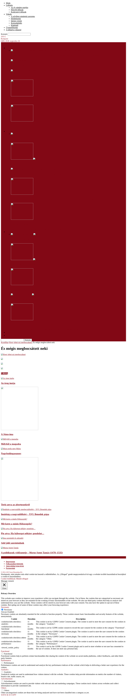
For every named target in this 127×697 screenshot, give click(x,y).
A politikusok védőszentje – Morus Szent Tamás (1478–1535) (32, 552)
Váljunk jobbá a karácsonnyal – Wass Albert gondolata (39, 163)
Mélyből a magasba (11, 444)
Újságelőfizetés (12, 27)
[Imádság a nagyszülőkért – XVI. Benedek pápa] (26, 509)
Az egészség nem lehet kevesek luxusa (31, 125)
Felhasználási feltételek (14, 564)
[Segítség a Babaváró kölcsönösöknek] (32, 71)
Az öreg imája (8, 383)
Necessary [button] (5, 607)
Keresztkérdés (16, 23)
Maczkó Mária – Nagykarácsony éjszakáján (32, 324)
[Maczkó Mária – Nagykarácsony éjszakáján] (22, 319)
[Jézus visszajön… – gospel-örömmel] (22, 284)
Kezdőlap (5, 342)
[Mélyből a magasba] (9, 439)
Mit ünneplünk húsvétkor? (24, 239)
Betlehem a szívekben (22, 138)
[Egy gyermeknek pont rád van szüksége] (18, 60)
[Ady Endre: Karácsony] (24, 294)
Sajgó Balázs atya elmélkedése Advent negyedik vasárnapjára (43, 174)
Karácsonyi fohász (20, 224)
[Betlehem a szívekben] (20, 134)
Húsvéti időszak (17, 10)
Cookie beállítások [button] (8, 579)
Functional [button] (5, 651)
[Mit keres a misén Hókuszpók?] (14, 519)
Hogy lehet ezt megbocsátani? (20, 342)
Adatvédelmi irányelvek (15, 566)
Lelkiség (9, 5)
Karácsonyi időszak (18, 12)
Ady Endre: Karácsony (22, 299)
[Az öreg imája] (7, 378)
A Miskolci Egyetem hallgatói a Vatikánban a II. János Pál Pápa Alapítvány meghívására (56, 55)
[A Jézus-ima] (19, 429)
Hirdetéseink (16, 19)
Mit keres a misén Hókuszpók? (16, 523)
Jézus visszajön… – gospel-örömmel (29, 289)
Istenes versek (16, 21)
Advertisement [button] (6, 679)
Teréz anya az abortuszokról (15, 504)
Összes (13, 229)
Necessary (8, 610)
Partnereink (10, 568)
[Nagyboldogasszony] (11, 449)
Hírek (8, 3)
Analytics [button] (4, 670)
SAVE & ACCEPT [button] (8, 695)
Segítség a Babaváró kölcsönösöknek (30, 75)
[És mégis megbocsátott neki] (13, 354)
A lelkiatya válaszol (13, 30)
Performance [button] (6, 660)
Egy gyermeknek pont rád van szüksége (31, 65)
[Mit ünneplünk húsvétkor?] (25, 234)
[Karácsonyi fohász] (22, 219)
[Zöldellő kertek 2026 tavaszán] (22, 96)
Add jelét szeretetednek (12, 543)
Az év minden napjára (19, 7)
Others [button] (3, 688)
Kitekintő (14, 25)
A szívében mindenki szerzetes (23, 16)
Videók (9, 14)
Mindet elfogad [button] (22, 579)
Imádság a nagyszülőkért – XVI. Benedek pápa (25, 514)
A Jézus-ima (7, 434)
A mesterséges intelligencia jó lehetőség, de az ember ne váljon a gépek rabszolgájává (55, 199)
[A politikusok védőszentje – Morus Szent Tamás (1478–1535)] (9, 548)
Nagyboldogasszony (11, 453)
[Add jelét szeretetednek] (12, 538)
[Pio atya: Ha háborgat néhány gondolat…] (18, 529)
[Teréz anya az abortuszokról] (19, 500)
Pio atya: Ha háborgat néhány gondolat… (22, 533)
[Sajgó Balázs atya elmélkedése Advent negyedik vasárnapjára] (37, 169)
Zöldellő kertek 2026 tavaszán (26, 100)
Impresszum (10, 562)
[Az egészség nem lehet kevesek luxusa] (22, 121)
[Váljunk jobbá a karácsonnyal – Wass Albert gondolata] (25, 159)
